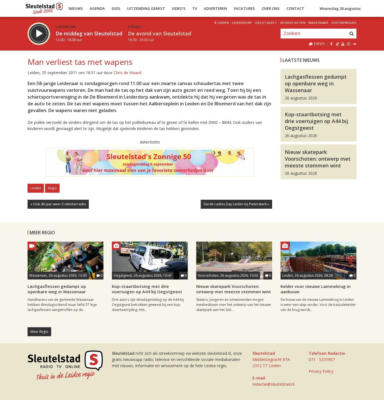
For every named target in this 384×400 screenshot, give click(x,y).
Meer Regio (39, 331)
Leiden (223, 23)
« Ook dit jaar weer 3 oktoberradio (58, 204)
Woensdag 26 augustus (340, 8)
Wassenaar (318, 23)
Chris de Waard (127, 72)
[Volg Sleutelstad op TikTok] (337, 43)
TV (194, 8)
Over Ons (271, 8)
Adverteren (215, 8)
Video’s (179, 8)
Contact (295, 8)
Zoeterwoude (344, 23)
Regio (52, 188)
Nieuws (76, 8)
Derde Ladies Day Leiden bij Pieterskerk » (236, 204)
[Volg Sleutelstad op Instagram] (348, 43)
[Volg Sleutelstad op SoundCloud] (354, 43)
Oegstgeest (266, 23)
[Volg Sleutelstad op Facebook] (331, 43)
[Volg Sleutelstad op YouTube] (342, 43)
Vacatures (244, 8)
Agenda (97, 8)
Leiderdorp (242, 23)
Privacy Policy (321, 371)
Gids (116, 8)
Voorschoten (293, 23)
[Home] (44, 7)
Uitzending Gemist (146, 8)
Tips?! (319, 43)
